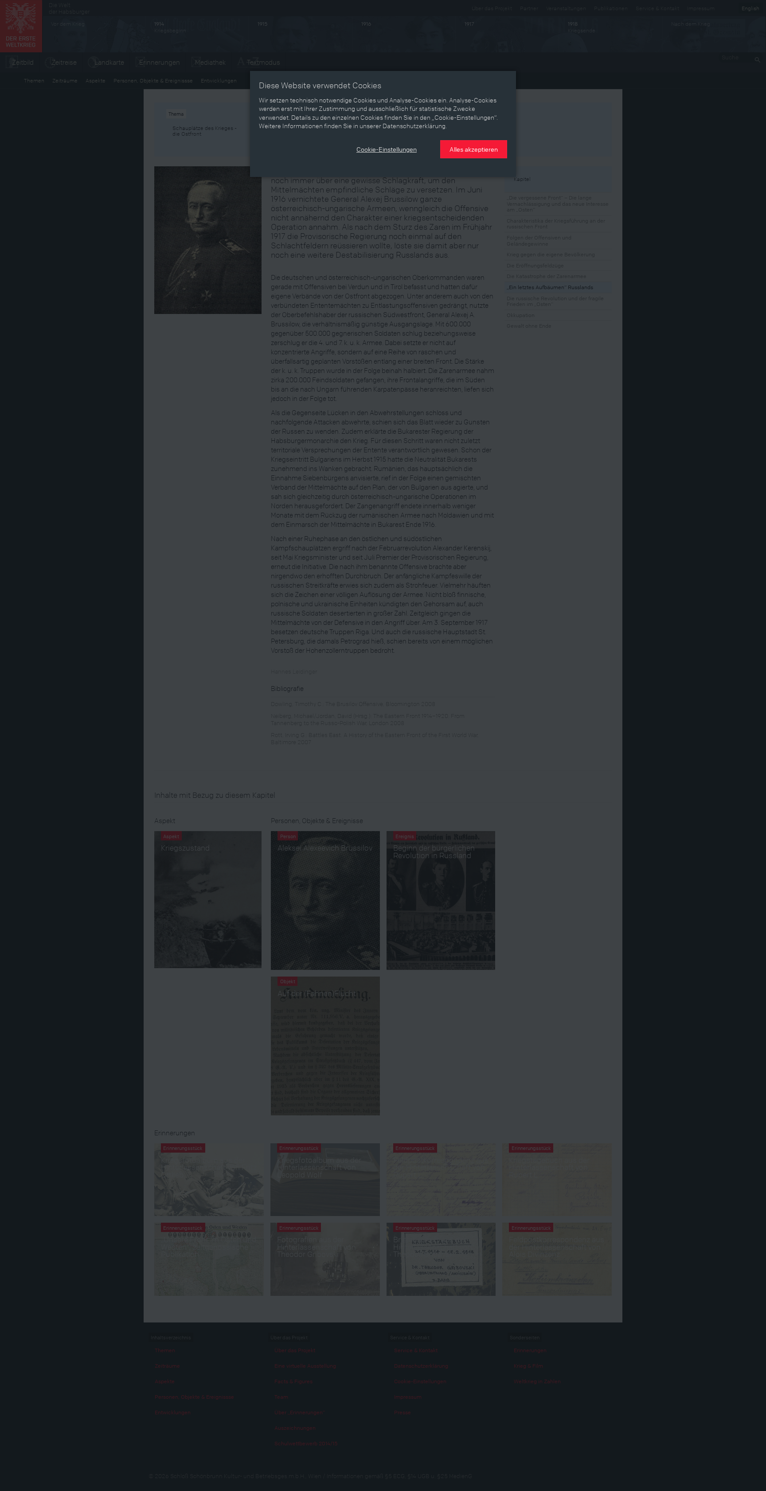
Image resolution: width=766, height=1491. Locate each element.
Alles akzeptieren (473, 149)
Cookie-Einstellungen (386, 149)
